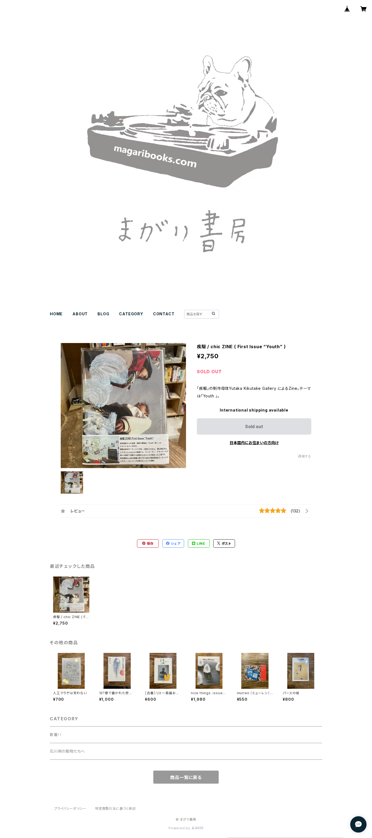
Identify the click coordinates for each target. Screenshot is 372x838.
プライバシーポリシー (70, 808)
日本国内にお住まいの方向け (254, 442)
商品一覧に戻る (186, 777)
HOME (56, 313)
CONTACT (164, 313)
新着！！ (56, 734)
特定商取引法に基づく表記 (115, 808)
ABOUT (80, 313)
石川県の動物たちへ (67, 751)
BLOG (103, 313)
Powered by (180, 828)
